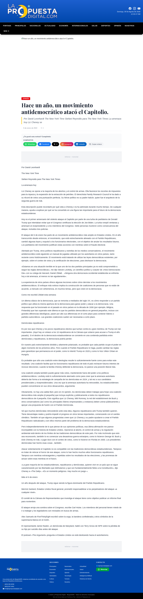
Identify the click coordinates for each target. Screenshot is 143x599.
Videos (51, 582)
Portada (7, 26)
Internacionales (80, 26)
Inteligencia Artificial (86, 576)
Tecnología (68, 576)
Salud (94, 26)
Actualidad (49, 26)
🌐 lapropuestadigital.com (104, 566)
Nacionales (35, 26)
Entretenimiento (84, 572)
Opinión (117, 26)
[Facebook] (130, 8)
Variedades (52, 576)
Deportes (105, 26)
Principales (20, 26)
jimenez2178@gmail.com (83, 597)
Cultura (51, 579)
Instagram (68, 144)
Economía (63, 26)
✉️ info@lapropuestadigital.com (12, 589)
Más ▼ (6, 31)
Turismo (67, 579)
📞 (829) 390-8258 (8, 584)
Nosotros (129, 26)
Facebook (45, 144)
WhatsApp (31, 144)
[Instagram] (134, 8)
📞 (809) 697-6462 (8, 586)
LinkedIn (82, 144)
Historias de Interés (85, 579)
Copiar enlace (97, 144)
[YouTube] (139, 8)
